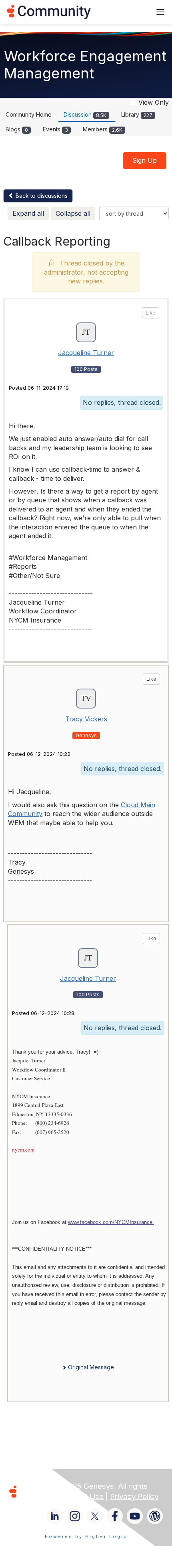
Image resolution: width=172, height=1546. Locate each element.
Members (102, 129)
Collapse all (73, 213)
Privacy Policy (134, 1496)
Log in (135, 11)
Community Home (29, 114)
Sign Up (144, 160)
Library (136, 114)
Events (55, 129)
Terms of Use (80, 1496)
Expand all (28, 213)
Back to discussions (41, 195)
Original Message (90, 1367)
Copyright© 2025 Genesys (67, 1486)
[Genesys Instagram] (75, 1516)
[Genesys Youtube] (135, 1516)
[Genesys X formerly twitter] (95, 1516)
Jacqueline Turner (86, 353)
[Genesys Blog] (155, 1516)
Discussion (85, 114)
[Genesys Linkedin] (55, 1516)
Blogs (17, 129)
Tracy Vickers (86, 719)
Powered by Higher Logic (86, 1536)
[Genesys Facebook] (115, 1516)
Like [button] (151, 313)
